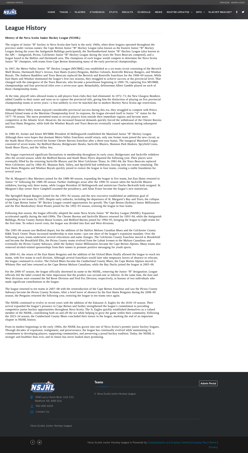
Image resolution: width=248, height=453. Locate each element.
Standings (97, 12)
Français (225, 2)
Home (51, 12)
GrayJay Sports (14, 2)
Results (127, 12)
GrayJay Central (180, 442)
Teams (63, 12)
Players (80, 12)
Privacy (213, 447)
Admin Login (238, 2)
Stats (113, 12)
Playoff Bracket (220, 12)
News (158, 12)
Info (199, 12)
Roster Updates (178, 12)
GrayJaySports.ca (158, 442)
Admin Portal (208, 383)
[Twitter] (243, 12)
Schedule (144, 12)
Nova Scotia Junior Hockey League (116, 393)
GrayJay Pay (199, 442)
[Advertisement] (205, 52)
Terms (212, 442)
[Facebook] (237, 12)
